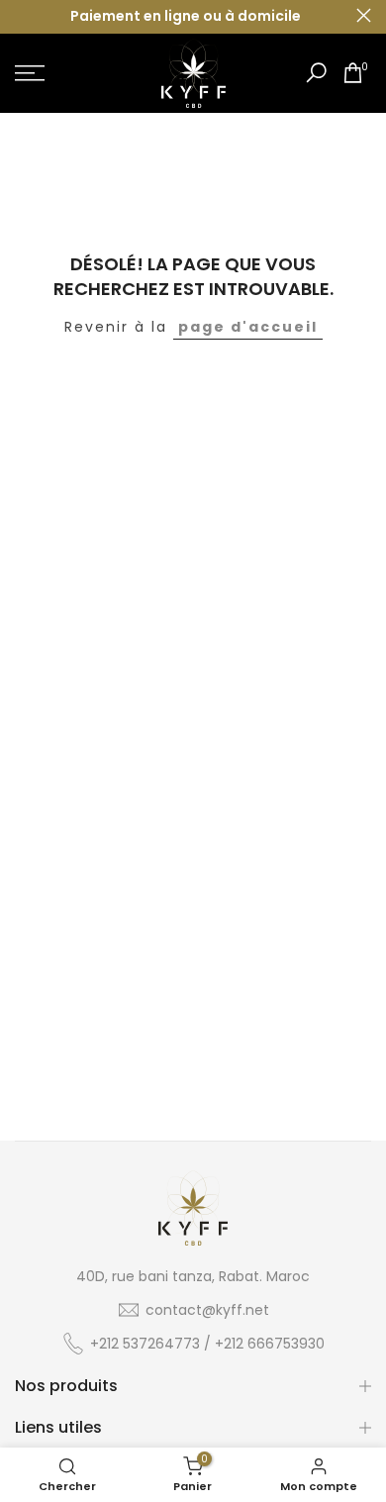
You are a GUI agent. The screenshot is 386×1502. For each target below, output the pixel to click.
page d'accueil (248, 327)
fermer (363, 15)
